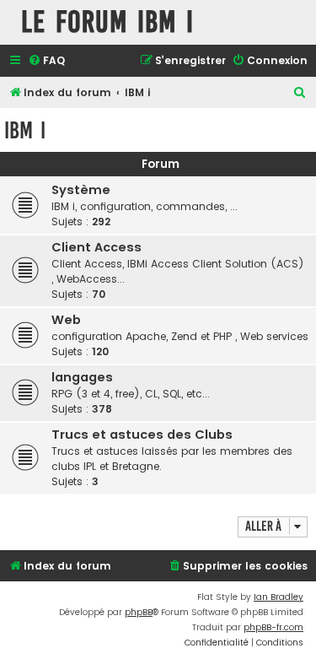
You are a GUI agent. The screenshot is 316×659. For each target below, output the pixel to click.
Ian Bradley (278, 597)
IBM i (25, 130)
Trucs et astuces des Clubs (142, 434)
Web (66, 319)
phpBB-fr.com (273, 627)
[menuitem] (46, 61)
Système (80, 189)
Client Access (96, 247)
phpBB (139, 612)
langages (82, 377)
